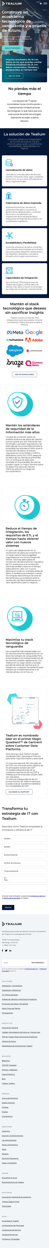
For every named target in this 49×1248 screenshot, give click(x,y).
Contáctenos (7, 1116)
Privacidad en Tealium (10, 1221)
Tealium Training (8, 1083)
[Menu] (45, 3)
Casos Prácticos (8, 1074)
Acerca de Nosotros (10, 1098)
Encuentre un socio (9, 1178)
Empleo (5, 1112)
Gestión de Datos (9, 1041)
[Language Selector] (41, 3)
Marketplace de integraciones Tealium (17, 1046)
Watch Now (14, 76)
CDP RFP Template (9, 1065)
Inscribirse (37, 962)
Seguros (5, 1154)
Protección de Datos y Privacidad (15, 1004)
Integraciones (7, 1013)
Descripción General (10, 1028)
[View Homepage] (12, 3)
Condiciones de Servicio (11, 1230)
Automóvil (6, 1131)
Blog (3, 1079)
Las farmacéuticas (9, 1140)
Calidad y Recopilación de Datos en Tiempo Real (21, 1032)
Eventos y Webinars (9, 1070)
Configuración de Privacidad (13, 1225)
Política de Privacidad (12, 898)
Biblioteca (6, 1061)
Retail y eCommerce (10, 1145)
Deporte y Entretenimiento (12, 1136)
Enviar (8, 907)
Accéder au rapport (19, 792)
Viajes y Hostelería (9, 1163)
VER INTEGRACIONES (24, 374)
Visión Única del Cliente (11, 1008)
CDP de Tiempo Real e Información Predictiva (19, 1037)
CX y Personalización (10, 995)
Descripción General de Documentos (16, 1197)
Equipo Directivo (8, 1103)
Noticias (5, 1107)
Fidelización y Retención (11, 990)
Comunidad (6, 1206)
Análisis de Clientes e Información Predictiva (19, 999)
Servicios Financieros (10, 1158)
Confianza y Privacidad (11, 1239)
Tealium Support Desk (10, 1201)
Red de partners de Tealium (13, 1182)
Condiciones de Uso (37, 896)
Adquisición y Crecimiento (12, 986)
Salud (4, 1149)
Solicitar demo (13, 48)
